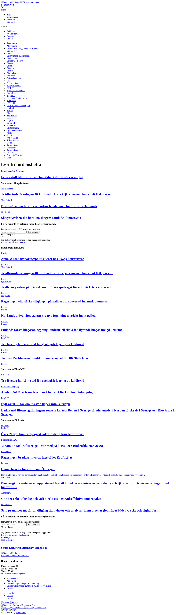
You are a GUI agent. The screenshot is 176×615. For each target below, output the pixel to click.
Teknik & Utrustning (16, 155)
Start (9, 14)
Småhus (10, 153)
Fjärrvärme (11, 93)
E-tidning (11, 31)
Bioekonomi (12, 58)
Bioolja (10, 71)
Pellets (9, 133)
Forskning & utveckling (17, 98)
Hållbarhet (11, 100)
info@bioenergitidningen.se (13, 574)
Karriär (10, 110)
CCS (9, 80)
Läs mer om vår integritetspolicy (15, 242)
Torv (9, 157)
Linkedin (10, 593)
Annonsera (11, 36)
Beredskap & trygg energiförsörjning (22, 48)
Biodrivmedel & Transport (18, 56)
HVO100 (11, 103)
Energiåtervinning (14, 85)
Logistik (10, 120)
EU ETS (10, 88)
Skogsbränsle (12, 17)
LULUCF (11, 123)
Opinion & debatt (14, 130)
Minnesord (11, 125)
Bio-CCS (11, 22)
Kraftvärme (11, 115)
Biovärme (11, 19)
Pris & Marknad (13, 138)
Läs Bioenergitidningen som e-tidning (23, 583)
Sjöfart (9, 143)
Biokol (10, 66)
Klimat (10, 113)
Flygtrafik (11, 95)
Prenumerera (12, 34)
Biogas (10, 63)
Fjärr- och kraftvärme (16, 90)
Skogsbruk (11, 148)
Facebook (11, 598)
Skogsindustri (12, 150)
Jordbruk (10, 108)
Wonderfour (21, 612)
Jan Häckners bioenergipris (18, 105)
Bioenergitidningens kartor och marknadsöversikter (29, 586)
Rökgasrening (13, 140)
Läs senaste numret (9, 555)
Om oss (10, 39)
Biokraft (10, 68)
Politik (9, 135)
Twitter (10, 595)
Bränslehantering (14, 78)
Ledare (10, 118)
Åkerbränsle (12, 43)
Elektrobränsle (13, 83)
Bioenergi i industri (15, 61)
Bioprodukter (12, 73)
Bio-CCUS (11, 53)
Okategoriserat (13, 128)
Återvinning (12, 46)
